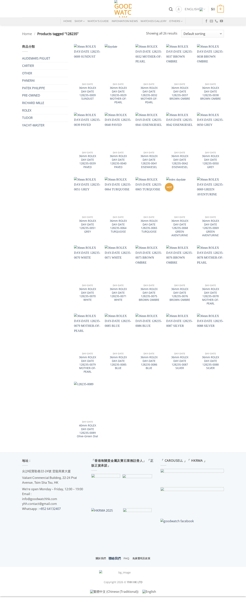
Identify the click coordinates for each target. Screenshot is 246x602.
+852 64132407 (50, 509)
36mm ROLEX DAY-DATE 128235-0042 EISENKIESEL (179, 161)
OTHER (27, 73)
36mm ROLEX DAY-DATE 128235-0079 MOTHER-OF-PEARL (87, 364)
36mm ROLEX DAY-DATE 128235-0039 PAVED (87, 161)
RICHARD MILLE (33, 103)
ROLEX (26, 110)
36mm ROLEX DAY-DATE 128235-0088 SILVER (210, 363)
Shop (78, 21)
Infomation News (125, 21)
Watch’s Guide (98, 21)
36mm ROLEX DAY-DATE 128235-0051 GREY (87, 226)
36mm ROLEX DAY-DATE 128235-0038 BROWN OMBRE (210, 93)
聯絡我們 (115, 558)
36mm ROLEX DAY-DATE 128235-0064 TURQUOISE (118, 226)
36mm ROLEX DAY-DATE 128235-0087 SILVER (179, 363)
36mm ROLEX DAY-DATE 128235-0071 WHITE (118, 294)
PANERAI (28, 80)
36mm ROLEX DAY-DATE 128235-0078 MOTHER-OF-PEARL (210, 296)
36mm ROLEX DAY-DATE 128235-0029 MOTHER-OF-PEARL (118, 95)
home (67, 21)
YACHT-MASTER (33, 125)
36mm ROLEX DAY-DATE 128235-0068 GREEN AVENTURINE (179, 228)
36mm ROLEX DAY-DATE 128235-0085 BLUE (118, 363)
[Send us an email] (211, 21)
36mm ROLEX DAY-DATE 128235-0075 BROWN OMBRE (149, 294)
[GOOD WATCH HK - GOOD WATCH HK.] (123, 8)
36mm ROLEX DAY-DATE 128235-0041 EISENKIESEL (149, 161)
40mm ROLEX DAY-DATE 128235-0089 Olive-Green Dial (87, 431)
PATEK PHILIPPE (33, 88)
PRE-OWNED (31, 95)
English (192, 9)
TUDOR (27, 118)
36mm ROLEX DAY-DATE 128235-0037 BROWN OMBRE (180, 93)
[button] (179, 9)
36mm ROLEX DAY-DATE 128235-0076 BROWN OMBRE (180, 294)
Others (174, 21)
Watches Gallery (153, 21)
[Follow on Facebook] (206, 21)
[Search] (171, 9)
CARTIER (28, 66)
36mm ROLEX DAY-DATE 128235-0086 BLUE (149, 363)
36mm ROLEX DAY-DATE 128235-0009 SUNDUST (87, 93)
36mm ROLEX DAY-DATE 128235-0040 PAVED (118, 161)
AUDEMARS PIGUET (36, 58)
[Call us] (216, 21)
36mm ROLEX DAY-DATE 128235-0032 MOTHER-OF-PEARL (149, 95)
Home (27, 33)
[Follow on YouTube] (221, 21)
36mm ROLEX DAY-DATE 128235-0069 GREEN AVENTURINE (210, 228)
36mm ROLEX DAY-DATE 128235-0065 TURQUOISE (149, 226)
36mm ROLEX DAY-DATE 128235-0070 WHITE (87, 294)
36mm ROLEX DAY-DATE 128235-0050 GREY (210, 161)
